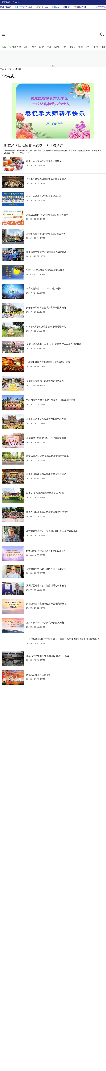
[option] (53, 111)
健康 (103, 47)
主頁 (2, 69)
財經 (64, 47)
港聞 (41, 47)
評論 (88, 47)
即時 (26, 47)
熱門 (34, 47)
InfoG (72, 47)
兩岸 (49, 47)
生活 (95, 47)
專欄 (80, 47)
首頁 (4, 47)
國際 (56, 47)
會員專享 (16, 47)
